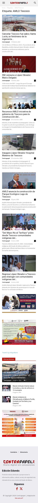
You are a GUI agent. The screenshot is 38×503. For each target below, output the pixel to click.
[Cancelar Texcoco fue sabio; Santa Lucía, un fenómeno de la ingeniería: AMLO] (19, 23)
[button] (3, 3)
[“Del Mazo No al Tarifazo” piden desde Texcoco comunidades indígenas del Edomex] (19, 222)
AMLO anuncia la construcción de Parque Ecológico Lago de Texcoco (18, 194)
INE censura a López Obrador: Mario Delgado (16, 76)
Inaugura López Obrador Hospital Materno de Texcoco (18, 154)
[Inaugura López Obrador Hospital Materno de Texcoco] (19, 142)
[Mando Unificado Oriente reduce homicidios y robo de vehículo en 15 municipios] (6, 388)
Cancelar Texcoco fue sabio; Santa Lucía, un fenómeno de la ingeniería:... (19, 36)
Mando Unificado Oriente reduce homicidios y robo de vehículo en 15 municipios (23, 388)
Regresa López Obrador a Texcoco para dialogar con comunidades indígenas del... (19, 277)
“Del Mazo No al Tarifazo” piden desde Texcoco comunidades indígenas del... (18, 235)
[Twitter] (21, 488)
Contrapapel (6, 42)
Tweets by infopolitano (10, 353)
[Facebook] (16, 488)
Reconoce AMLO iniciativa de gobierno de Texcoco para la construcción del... (16, 114)
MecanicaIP (19, 498)
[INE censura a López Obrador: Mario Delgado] (19, 64)
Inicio (3, 8)
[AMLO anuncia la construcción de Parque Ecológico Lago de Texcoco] (19, 180)
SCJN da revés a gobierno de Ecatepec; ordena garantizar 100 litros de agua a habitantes (17, 375)
